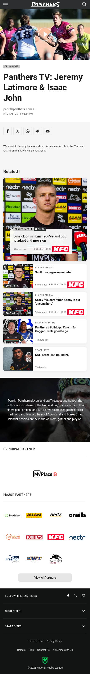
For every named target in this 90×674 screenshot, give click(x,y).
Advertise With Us (63, 649)
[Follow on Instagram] (83, 596)
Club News (11, 66)
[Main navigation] (5, 4)
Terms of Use (35, 641)
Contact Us (43, 649)
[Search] (84, 4)
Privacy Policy (54, 641)
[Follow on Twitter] (75, 596)
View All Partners (45, 577)
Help (31, 649)
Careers (21, 649)
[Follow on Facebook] (68, 596)
